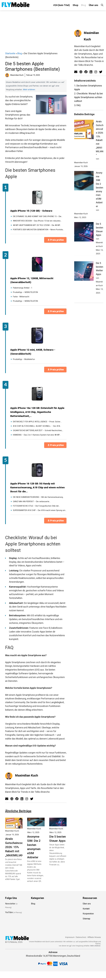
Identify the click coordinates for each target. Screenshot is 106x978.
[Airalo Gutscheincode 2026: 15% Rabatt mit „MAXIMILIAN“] (13, 826)
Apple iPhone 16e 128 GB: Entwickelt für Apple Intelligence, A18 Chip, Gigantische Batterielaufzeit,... (37, 411)
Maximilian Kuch (26, 775)
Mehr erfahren (29, 89)
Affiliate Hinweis (94, 937)
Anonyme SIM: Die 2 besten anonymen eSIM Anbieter (33, 847)
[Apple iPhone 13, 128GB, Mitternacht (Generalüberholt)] (37, 264)
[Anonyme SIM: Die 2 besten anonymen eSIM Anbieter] (35, 824)
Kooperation (88, 913)
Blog (83, 5)
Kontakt (86, 908)
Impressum (70, 937)
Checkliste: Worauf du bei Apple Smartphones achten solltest (88, 97)
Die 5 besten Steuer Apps (57, 838)
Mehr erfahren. (95, 946)
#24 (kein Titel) (61, 5)
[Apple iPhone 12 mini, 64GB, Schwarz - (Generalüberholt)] (37, 335)
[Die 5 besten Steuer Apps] (58, 824)
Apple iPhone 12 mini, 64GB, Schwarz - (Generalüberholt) (32, 351)
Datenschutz (81, 937)
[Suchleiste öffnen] (102, 5)
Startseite (10, 53)
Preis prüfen (57, 240)
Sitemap (86, 918)
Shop (75, 5)
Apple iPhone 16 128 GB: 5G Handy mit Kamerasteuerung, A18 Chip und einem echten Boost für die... (37, 487)
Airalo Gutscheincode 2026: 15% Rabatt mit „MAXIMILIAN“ (15, 847)
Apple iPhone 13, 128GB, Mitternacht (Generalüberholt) (31, 280)
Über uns (93, 5)
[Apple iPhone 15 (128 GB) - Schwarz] (37, 196)
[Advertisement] (36, 31)
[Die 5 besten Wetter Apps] (84, 271)
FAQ (77, 105)
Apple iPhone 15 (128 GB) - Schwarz (31, 210)
